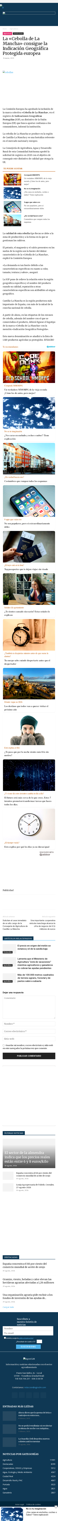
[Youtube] (43, 1395)
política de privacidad (26, 1338)
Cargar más (8, 1307)
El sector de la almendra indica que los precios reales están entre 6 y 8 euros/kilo (27, 1157)
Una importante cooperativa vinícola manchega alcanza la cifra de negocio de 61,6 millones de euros (42, 924)
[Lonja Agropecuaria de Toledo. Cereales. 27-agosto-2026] (8, 1187)
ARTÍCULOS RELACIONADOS (18, 938)
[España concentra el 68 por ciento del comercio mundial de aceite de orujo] (8, 1176)
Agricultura (14, 29)
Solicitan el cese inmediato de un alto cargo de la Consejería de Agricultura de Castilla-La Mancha (15, 924)
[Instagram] (22, 1395)
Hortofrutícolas (18, 33)
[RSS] (29, 1395)
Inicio (5, 29)
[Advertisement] (33, 874)
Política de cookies (33, 1504)
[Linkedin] (30, 64)
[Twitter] (11, 64)
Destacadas (8, 952)
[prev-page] (3, 987)
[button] (5, 7)
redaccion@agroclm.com (35, 1387)
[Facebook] (5, 64)
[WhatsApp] (24, 64)
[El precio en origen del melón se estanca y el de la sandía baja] (9, 949)
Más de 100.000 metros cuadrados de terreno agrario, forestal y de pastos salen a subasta (36, 977)
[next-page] (5, 987)
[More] (36, 64)
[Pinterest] (18, 64)
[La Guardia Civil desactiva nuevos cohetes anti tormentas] (9, 1442)
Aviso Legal (19, 1504)
